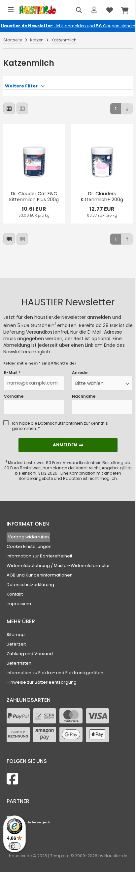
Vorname (13, 396)
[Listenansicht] (22, 108)
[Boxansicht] (9, 108)
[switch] (14, 846)
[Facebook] (12, 779)
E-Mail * (12, 372)
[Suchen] (78, 9)
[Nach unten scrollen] (126, 108)
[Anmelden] (94, 9)
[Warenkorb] (125, 9)
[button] (102, 383)
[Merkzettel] (109, 9)
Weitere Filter (21, 86)
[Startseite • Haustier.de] (37, 10)
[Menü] (10, 9)
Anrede (79, 372)
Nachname (83, 396)
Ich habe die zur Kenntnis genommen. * (60, 426)
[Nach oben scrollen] (126, 239)
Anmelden (68, 444)
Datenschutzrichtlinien (60, 423)
